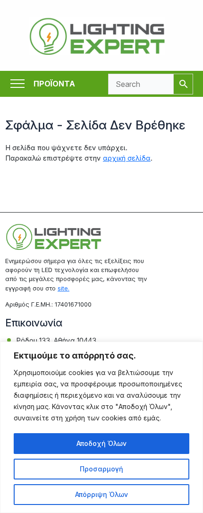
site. (63, 288)
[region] (101, 427)
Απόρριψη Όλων (101, 494)
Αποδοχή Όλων (101, 443)
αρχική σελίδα (127, 158)
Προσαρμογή (101, 469)
